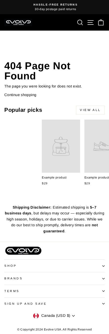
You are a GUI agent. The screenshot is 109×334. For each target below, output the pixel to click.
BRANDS (13, 278)
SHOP (10, 265)
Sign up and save (25, 303)
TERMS (12, 291)
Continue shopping (20, 95)
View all (90, 110)
